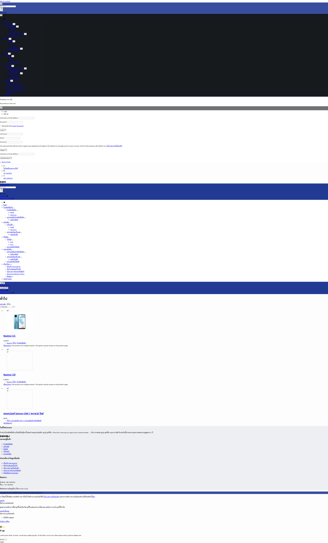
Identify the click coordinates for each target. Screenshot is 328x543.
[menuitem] (4, 19)
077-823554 (7, 173)
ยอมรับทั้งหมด (4, 511)
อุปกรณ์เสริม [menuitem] (7, 66)
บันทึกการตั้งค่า (5, 522)
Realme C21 (9, 335)
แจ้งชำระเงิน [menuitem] (7, 95)
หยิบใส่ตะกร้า (7, 423)
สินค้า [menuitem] (5, 21)
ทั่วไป (14, 343)
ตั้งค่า (93, 497)
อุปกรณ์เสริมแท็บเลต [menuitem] (13, 49)
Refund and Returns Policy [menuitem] (15, 90)
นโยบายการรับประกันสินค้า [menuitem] (15, 88)
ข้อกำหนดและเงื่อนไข (10, 466)
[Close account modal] (1, 108)
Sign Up (5, 114)
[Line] (5, 182)
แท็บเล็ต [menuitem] (6, 39)
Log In (2, 130)
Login (5, 111)
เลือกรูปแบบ (7, 346)
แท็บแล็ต (6, 447)
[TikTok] (9, 436)
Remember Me (6, 126)
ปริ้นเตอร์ (6, 451)
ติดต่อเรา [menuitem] (10, 93)
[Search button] (1, 9)
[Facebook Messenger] (3, 182)
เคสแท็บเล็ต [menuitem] (14, 51)
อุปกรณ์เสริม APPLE (17, 421)
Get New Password (5, 158)
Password (3, 122)
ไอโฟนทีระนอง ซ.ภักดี (10, 168)
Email (2, 138)
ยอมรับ (2, 501)
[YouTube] (7, 436)
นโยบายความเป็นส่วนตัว (114, 146)
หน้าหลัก (3, 304)
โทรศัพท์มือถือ (21, 343)
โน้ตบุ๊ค (5, 449)
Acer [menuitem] (11, 58)
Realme (9, 343)
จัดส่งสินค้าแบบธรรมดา (10, 473)
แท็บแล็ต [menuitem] (10, 41)
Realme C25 (9, 374)
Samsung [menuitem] (13, 31)
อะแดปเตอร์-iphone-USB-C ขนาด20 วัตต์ (23, 413)
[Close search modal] (1, 4)
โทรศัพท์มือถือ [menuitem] (8, 24)
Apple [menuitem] (12, 29)
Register (3, 150)
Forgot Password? (18, 126)
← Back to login (5, 162)
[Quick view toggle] (8, 311)
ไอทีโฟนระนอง (5, 185)
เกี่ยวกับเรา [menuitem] (6, 81)
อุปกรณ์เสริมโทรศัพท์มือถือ (33, 421)
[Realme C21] (19, 331)
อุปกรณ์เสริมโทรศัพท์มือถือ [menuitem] (15, 34)
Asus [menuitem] (11, 61)
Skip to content (5, 1)
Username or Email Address (9, 118)
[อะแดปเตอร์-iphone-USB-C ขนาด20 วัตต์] (19, 408)
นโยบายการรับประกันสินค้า (12, 470)
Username (3, 134)
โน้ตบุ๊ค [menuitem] (9, 56)
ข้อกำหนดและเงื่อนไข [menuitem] (14, 85)
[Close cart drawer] (11, 100)
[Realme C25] (19, 369)
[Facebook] (1, 182)
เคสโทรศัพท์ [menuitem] (14, 36)
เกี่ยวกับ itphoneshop (10, 463)
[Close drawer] (1, 15)
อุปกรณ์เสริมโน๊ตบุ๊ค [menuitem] (13, 63)
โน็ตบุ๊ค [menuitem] (5, 53)
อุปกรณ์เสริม (7, 454)
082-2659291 (8, 178)
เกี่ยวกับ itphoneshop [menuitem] (13, 83)
